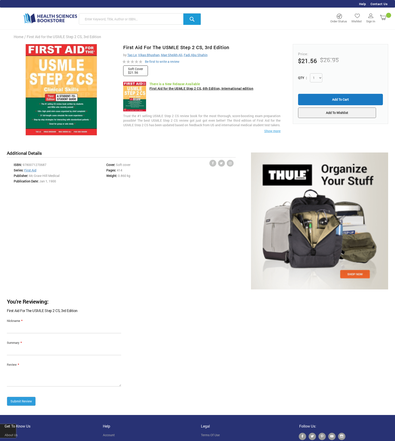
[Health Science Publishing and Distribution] (50, 18)
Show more (272, 131)
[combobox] (140, 19)
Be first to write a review (162, 61)
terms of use (210, 435)
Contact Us (379, 4)
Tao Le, (132, 55)
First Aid (30, 170)
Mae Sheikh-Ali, (172, 55)
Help (362, 4)
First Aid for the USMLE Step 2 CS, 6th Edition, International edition (201, 88)
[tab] (26, 153)
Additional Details (24, 153)
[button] (340, 113)
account (109, 435)
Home (18, 36)
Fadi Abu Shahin (196, 55)
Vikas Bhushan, (149, 55)
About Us (11, 435)
